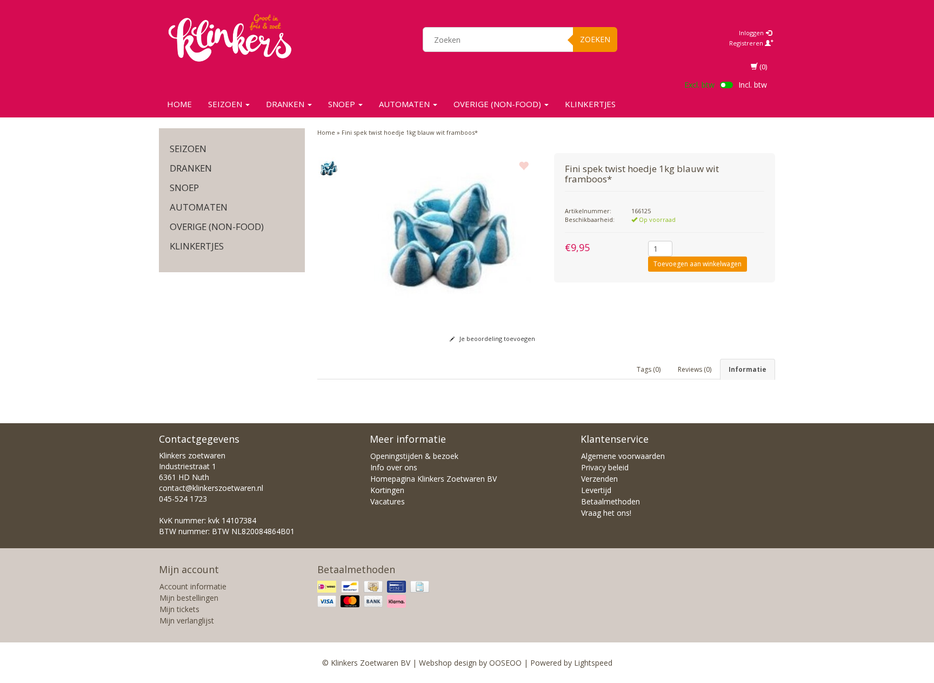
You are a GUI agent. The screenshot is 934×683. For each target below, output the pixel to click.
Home (179, 103)
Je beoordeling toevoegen (496, 338)
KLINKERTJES (590, 103)
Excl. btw (699, 85)
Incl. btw (752, 85)
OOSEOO (505, 663)
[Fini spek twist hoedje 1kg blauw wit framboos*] (329, 167)
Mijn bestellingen (188, 598)
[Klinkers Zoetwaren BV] (229, 38)
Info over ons (393, 467)
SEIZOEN (226, 103)
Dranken (286, 103)
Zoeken (595, 39)
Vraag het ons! (606, 513)
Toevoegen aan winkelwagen (697, 263)
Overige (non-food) (498, 103)
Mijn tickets (179, 609)
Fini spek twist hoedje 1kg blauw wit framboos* (410, 132)
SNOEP (342, 103)
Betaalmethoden (610, 501)
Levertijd (596, 490)
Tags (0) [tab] (649, 369)
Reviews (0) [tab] (694, 369)
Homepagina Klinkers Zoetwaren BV (433, 479)
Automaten (405, 103)
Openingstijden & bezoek (414, 456)
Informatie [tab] (747, 369)
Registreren (747, 43)
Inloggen (752, 33)
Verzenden (599, 479)
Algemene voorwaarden (623, 456)
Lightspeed (593, 663)
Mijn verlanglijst (186, 620)
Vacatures (387, 501)
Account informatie (192, 586)
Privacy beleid (605, 467)
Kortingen (387, 490)
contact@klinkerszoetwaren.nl (211, 488)
